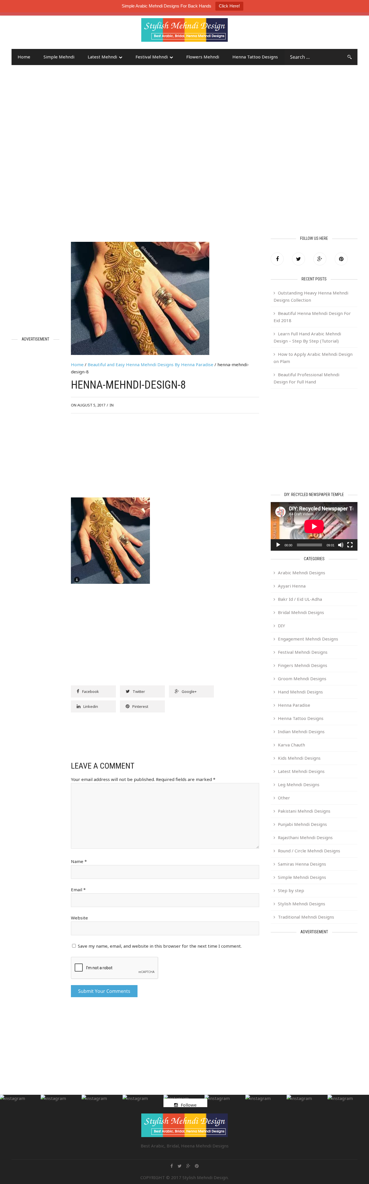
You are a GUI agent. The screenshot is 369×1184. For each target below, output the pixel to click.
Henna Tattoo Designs (255, 57)
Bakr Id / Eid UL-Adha (300, 599)
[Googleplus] (319, 258)
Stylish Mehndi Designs (301, 903)
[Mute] (341, 545)
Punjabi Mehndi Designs (302, 824)
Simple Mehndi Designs (302, 877)
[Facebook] (277, 258)
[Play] (278, 545)
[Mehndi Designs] (184, 24)
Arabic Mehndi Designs (301, 572)
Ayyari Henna (292, 586)
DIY (281, 625)
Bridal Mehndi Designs (301, 612)
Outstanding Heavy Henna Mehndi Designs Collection (311, 296)
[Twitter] (298, 258)
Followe (189, 1105)
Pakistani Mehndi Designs (304, 811)
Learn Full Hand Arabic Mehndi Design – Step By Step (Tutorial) (307, 337)
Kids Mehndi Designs (299, 758)
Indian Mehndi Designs (301, 731)
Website (79, 918)
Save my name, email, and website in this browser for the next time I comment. (160, 946)
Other (284, 798)
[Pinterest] (341, 258)
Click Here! (229, 5)
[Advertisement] (58, 32)
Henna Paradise (294, 705)
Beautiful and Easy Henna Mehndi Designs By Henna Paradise (150, 364)
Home (24, 57)
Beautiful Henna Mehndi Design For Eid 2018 (312, 316)
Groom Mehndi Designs (302, 678)
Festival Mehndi (151, 57)
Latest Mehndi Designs (301, 771)
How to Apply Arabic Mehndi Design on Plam (313, 357)
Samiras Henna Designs (302, 864)
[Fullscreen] (350, 545)
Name (79, 861)
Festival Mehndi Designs (302, 652)
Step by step (291, 890)
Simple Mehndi (59, 57)
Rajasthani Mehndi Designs (305, 837)
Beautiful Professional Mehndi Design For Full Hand (306, 378)
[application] (314, 526)
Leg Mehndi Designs (298, 784)
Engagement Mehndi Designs (308, 639)
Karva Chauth (291, 745)
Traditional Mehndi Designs (306, 917)
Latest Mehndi (102, 57)
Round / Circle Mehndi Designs (309, 851)
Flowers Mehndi (202, 57)
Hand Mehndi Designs (300, 692)
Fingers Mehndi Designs (302, 665)
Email (78, 889)
